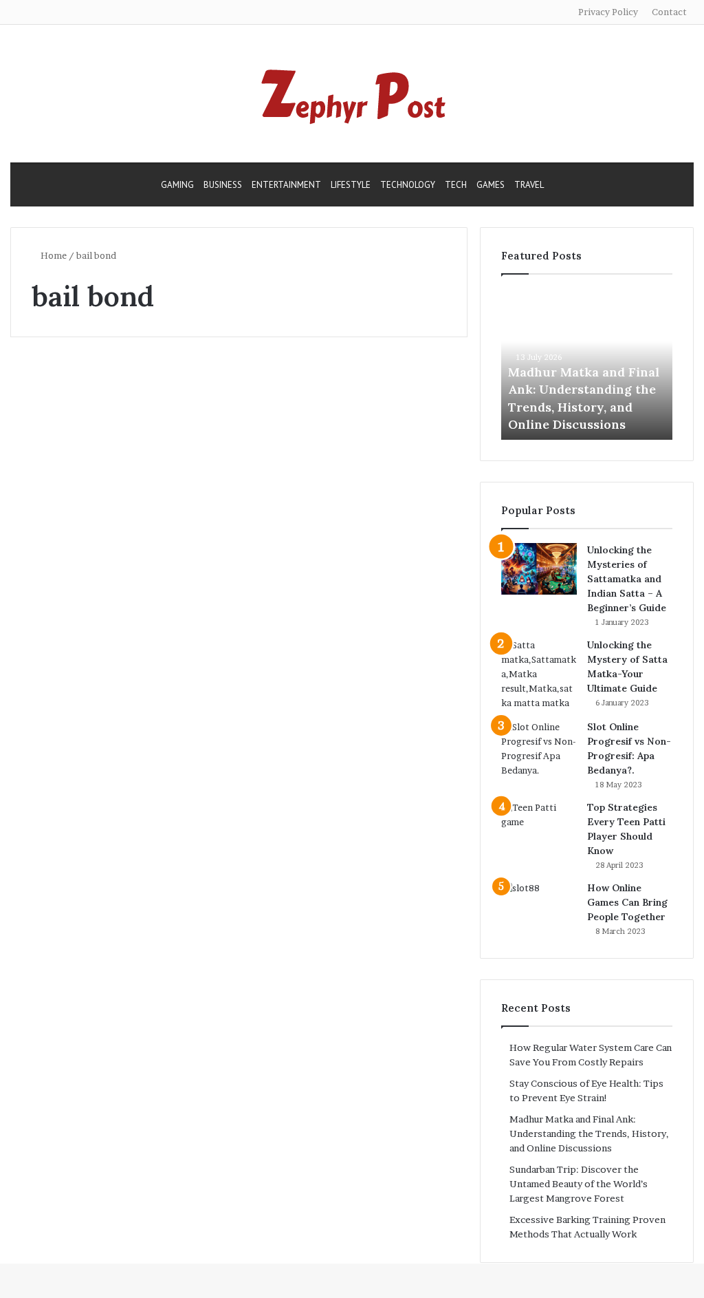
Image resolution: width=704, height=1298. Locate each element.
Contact (669, 11)
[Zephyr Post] (352, 93)
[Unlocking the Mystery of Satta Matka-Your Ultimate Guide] (539, 674)
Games (490, 185)
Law (40, 379)
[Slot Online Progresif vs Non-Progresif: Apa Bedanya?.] (539, 749)
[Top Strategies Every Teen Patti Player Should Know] (539, 826)
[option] (587, 364)
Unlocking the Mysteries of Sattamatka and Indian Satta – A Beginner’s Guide (626, 579)
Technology (407, 185)
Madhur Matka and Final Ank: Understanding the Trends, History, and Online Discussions (589, 1133)
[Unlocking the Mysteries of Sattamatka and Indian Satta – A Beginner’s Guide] (539, 569)
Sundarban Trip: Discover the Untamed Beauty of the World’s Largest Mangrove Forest (578, 1184)
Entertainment (286, 185)
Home (52, 255)
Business (223, 185)
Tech (456, 185)
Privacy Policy (608, 11)
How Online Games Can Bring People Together (627, 902)
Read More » (68, 672)
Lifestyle (351, 185)
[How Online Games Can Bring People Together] (539, 907)
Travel (529, 185)
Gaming (177, 185)
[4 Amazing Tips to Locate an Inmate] (120, 529)
